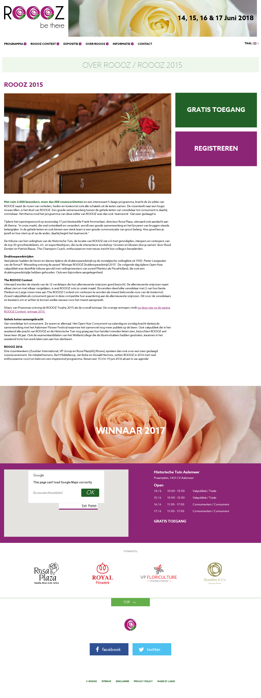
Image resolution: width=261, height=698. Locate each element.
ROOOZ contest (43, 44)
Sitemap (106, 681)
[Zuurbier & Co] (215, 556)
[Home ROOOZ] (34, 16)
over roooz (96, 44)
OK (90, 493)
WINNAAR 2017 (130, 431)
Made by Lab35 (166, 681)
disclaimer (122, 681)
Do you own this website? (48, 492)
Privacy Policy (143, 681)
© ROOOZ (91, 681)
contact (145, 44)
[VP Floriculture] (158, 556)
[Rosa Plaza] (46, 556)
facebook (111, 649)
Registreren (216, 149)
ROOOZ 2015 (159, 65)
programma (14, 44)
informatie (122, 44)
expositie (71, 44)
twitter (153, 649)
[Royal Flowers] (102, 556)
